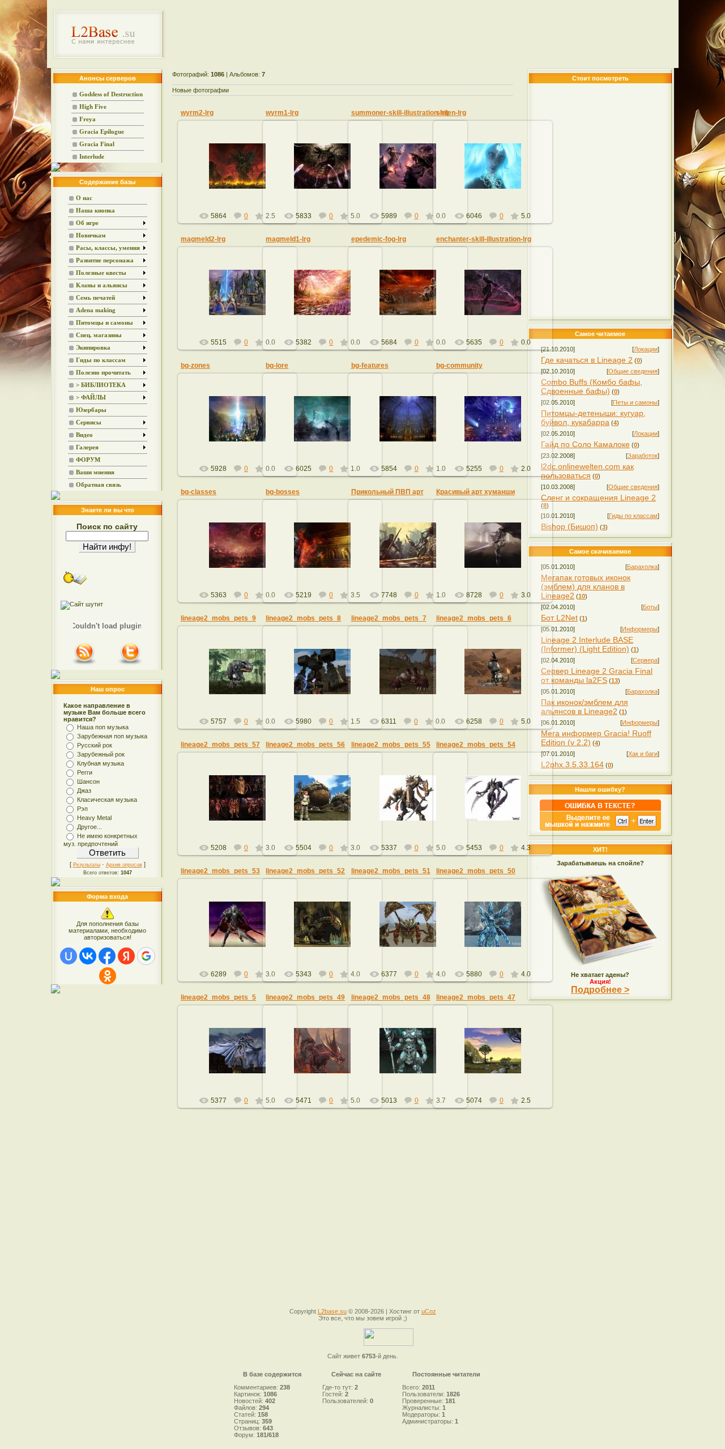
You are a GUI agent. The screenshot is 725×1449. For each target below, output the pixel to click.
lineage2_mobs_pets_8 (303, 618)
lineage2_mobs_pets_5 (218, 997)
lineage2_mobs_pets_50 (475, 871)
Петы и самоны (635, 402)
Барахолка (642, 566)
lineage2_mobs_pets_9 (218, 618)
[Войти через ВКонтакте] (87, 955)
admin (242, 175)
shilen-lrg (451, 113)
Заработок (643, 455)
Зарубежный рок (101, 754)
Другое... (89, 826)
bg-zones (195, 365)
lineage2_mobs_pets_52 (305, 871)
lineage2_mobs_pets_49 (305, 997)
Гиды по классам (633, 515)
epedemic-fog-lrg (378, 239)
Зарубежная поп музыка (112, 736)
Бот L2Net (559, 617)
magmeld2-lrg (203, 239)
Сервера (645, 660)
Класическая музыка (107, 799)
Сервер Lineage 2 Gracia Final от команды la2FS (596, 675)
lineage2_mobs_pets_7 (389, 618)
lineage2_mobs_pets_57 (220, 745)
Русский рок (94, 745)
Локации (646, 349)
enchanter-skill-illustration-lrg (483, 239)
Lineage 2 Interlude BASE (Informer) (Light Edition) (587, 644)
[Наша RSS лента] (84, 663)
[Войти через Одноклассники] (107, 975)
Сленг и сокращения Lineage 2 (598, 497)
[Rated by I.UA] (388, 1343)
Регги (84, 772)
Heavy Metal (94, 817)
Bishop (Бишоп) (569, 526)
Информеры (640, 629)
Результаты (86, 865)
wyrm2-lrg (197, 113)
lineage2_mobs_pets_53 (220, 871)
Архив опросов (124, 865)
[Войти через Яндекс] (126, 955)
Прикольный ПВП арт (387, 492)
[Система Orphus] (600, 828)
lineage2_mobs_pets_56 (305, 745)
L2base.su (332, 1311)
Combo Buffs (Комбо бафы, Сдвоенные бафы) (591, 386)
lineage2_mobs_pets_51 (390, 871)
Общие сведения (633, 371)
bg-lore (277, 365)
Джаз (84, 790)
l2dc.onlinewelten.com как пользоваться (587, 471)
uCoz (428, 1311)
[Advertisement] (422, 34)
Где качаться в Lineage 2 (587, 359)
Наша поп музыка (103, 727)
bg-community (459, 365)
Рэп (82, 808)
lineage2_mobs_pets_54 (475, 745)
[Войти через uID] (68, 955)
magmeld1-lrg (288, 239)
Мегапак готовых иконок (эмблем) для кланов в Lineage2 (585, 586)
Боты (650, 607)
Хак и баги (643, 753)
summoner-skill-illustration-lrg (400, 113)
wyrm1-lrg (282, 113)
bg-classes (198, 492)
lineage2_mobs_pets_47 (475, 997)
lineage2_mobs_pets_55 (390, 745)
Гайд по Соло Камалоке (585, 444)
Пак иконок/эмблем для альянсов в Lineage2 (584, 707)
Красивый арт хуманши (475, 492)
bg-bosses (283, 492)
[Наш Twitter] (130, 663)
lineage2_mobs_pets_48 (390, 997)
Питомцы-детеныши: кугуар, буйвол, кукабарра (593, 418)
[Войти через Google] (146, 956)
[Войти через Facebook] (107, 955)
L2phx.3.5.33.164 (572, 764)
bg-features (370, 365)
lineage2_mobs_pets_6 (473, 618)
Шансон (88, 781)
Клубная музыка (100, 763)
